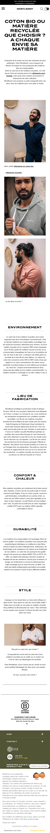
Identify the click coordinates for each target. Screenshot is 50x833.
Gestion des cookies (9, 823)
